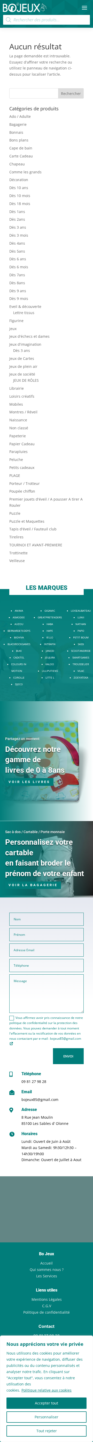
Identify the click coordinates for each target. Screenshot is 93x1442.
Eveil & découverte (25, 306)
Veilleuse (17, 560)
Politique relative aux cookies (46, 1390)
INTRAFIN (50, 644)
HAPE (50, 631)
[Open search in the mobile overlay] (46, 20)
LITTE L (49, 677)
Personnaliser (46, 1416)
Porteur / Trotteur (24, 483)
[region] (46, 1389)
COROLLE (19, 677)
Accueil (46, 1263)
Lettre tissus (23, 312)
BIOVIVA (19, 637)
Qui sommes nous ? (47, 1269)
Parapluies (18, 451)
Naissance (18, 419)
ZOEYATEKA (81, 677)
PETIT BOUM (81, 637)
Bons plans (18, 140)
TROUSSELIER (81, 664)
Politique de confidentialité (46, 1312)
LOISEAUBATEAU (81, 610)
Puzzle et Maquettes (26, 521)
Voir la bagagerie (33, 885)
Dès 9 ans (17, 290)
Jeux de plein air (23, 366)
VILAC (81, 671)
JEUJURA (50, 657)
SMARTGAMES (80, 657)
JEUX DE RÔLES (26, 380)
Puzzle (14, 513)
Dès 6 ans (17, 258)
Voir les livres (29, 782)
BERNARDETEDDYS (18, 631)
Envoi (68, 1056)
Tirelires (16, 537)
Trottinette (18, 552)
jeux (13, 328)
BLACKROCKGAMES (18, 644)
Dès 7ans (17, 274)
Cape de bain (20, 148)
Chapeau (17, 164)
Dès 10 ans (18, 187)
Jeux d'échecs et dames (29, 336)
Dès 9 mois (18, 298)
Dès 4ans (17, 243)
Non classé (18, 427)
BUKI (19, 651)
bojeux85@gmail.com (39, 1099)
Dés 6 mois (18, 266)
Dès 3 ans (17, 227)
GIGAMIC (49, 610)
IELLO (49, 637)
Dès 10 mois (19, 195)
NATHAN (80, 624)
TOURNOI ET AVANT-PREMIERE (35, 544)
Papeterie (17, 435)
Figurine (16, 320)
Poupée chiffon (22, 491)
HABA (50, 624)
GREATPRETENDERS (50, 617)
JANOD (50, 651)
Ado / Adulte (20, 116)
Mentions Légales (47, 1299)
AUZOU (18, 624)
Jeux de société (22, 374)
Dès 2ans (17, 219)
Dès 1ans (17, 211)
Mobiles (16, 404)
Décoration (18, 179)
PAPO (81, 631)
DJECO (19, 684)
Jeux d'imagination (25, 344)
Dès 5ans (17, 251)
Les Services (46, 1276)
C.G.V (46, 1305)
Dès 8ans (17, 282)
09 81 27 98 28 (33, 1081)
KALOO (49, 664)
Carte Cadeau (21, 156)
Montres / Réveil (23, 412)
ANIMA (19, 610)
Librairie (16, 388)
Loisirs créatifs (21, 396)
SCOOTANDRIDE (81, 651)
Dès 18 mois (19, 203)
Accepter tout (46, 1403)
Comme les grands (25, 172)
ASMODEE (19, 617)
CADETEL (18, 657)
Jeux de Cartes (21, 358)
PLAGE (14, 475)
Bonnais (16, 132)
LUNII (81, 617)
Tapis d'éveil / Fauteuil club (33, 529)
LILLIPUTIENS (50, 671)
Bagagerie (18, 124)
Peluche (16, 459)
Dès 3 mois (18, 235)
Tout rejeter (46, 1430)
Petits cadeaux (21, 467)
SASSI (81, 644)
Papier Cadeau (22, 443)
